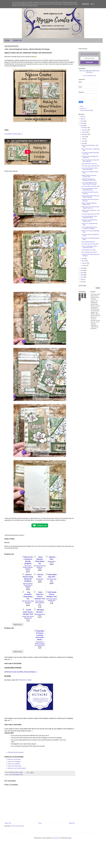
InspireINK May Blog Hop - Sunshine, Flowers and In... (89, 179)
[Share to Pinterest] (33, 772)
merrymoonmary (56, 838)
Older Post (72, 823)
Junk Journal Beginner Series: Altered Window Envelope (89, 183)
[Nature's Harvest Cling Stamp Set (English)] (28, 581)
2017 (81, 277)
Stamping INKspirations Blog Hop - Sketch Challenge (91, 196)
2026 (81, 116)
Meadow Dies (51, 561)
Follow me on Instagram (14, 761)
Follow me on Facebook (14, 759)
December (85, 127)
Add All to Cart (18, 624)
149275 (27, 603)
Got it (92, 4)
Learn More (85, 4)
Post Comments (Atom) (18, 826)
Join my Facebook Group (14, 766)
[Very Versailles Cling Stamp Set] (28, 599)
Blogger (70, 838)
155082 (39, 568)
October (84, 132)
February (84, 263)
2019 (81, 272)
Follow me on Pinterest (14, 763)
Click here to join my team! (15, 752)
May (83, 143)
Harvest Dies (39, 579)
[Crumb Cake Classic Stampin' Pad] (28, 614)
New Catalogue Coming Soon (89, 252)
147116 (27, 619)
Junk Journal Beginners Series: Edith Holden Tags (90, 168)
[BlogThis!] (28, 772)
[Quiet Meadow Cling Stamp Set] (40, 563)
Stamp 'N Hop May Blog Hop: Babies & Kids (89, 203)
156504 (39, 580)
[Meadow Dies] (51, 559)
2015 (81, 279)
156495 (27, 587)
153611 (39, 615)
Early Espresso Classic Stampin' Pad (39, 602)
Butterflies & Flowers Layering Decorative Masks (40, 643)
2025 (81, 119)
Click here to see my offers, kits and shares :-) (20, 672)
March (84, 260)
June (83, 141)
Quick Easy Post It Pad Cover (89, 163)
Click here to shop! (25, 680)
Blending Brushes (40, 614)
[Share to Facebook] (31, 772)
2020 (81, 270)
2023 (81, 123)
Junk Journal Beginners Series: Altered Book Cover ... (90, 189)
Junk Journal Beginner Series (16, 774)
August (84, 136)
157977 (27, 570)
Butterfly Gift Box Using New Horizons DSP (89, 176)
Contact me (17, 40)
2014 (81, 281)
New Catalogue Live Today (89, 249)
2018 (81, 275)
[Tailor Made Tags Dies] (51, 577)
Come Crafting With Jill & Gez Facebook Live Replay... (89, 227)
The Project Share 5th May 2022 (90, 244)
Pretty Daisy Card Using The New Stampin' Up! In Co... (90, 207)
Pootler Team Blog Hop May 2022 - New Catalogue (91, 160)
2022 (81, 125)
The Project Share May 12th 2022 (90, 214)
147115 (51, 601)
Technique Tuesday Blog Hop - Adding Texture (90, 220)
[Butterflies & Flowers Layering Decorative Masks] (40, 639)
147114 (39, 605)
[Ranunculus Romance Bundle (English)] (28, 563)
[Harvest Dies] (40, 577)
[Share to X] (30, 772)
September (85, 134)
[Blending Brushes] (40, 612)
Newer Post (8, 823)
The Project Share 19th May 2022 (90, 186)
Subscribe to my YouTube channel (17, 768)
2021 (81, 268)
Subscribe (89, 62)
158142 (39, 646)
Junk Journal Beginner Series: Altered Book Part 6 (89, 217)
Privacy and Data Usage (86, 110)
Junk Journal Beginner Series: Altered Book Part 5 (89, 247)
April (83, 258)
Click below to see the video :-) (13, 134)
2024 (81, 121)
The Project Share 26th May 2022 (90, 165)
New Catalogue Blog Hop (88, 241)
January (84, 265)
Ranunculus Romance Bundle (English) (28, 567)
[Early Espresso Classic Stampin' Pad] (40, 599)
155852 (51, 562)
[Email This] (27, 772)
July (83, 139)
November (85, 130)
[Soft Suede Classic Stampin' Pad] (51, 596)
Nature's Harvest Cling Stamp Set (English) (28, 585)
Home (7, 40)
